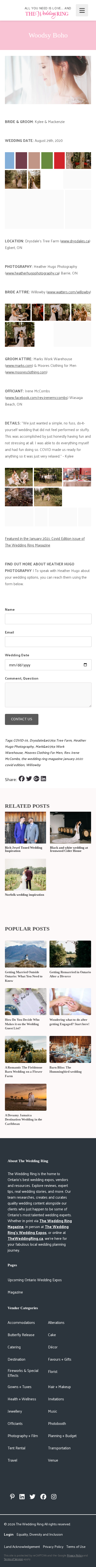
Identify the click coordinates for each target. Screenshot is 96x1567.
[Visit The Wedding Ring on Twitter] (32, 1497)
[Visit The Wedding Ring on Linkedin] (22, 1497)
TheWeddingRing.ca (25, 1238)
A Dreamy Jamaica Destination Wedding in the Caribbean (23, 1119)
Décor (53, 1346)
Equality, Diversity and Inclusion (39, 1534)
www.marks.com (19, 365)
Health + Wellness (22, 1398)
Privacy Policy (53, 1546)
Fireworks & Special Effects (23, 1373)
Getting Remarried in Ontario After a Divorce (70, 974)
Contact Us (21, 719)
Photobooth (57, 1423)
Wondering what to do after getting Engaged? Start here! (69, 1022)
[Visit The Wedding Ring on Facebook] (43, 1497)
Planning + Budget (62, 1435)
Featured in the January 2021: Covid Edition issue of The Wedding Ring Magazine (45, 541)
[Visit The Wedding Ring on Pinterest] (12, 1497)
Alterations (56, 1322)
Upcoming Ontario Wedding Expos (35, 1279)
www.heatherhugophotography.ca (32, 273)
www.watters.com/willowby (68, 291)
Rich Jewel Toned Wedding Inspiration (23, 849)
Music (52, 1411)
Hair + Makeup (59, 1386)
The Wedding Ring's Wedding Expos (38, 1229)
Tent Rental (16, 1447)
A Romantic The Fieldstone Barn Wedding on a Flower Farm (23, 1072)
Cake (52, 1334)
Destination (16, 1359)
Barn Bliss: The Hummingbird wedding (65, 1070)
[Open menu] (82, 10)
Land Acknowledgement (22, 1546)
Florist (52, 1371)
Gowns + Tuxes (20, 1386)
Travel (12, 1460)
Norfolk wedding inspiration (24, 894)
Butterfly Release (21, 1334)
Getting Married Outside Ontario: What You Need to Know (24, 976)
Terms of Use (75, 1546)
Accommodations (21, 1322)
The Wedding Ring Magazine (40, 1223)
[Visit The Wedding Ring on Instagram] (54, 1497)
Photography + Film (23, 1435)
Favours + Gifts (59, 1359)
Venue (53, 1460)
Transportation (59, 1447)
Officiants (15, 1423)
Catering (14, 1346)
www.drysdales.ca (75, 240)
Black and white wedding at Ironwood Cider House (69, 849)
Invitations (56, 1398)
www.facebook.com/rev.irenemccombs (36, 397)
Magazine (15, 1292)
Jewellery (15, 1411)
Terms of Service (13, 1558)
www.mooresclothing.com (26, 372)
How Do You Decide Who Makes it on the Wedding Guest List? (22, 1024)
